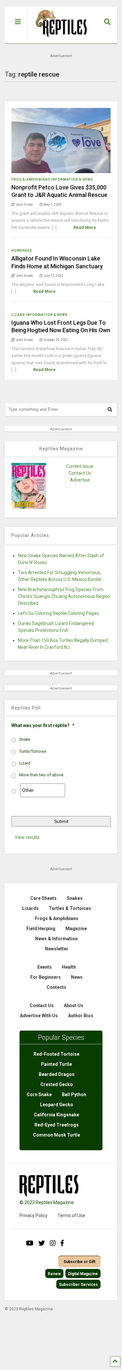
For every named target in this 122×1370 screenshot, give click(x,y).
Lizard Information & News (39, 315)
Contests (56, 987)
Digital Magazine (83, 1274)
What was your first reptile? (43, 725)
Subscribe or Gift (79, 1261)
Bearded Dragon (57, 1074)
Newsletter (56, 948)
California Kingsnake (56, 1114)
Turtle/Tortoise (32, 751)
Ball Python (74, 1094)
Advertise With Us (39, 1015)
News (77, 977)
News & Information (56, 938)
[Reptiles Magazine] (58, 40)
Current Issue (79, 466)
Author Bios (80, 1015)
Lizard (24, 763)
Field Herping (40, 928)
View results (27, 837)
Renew (54, 1274)
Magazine (76, 928)
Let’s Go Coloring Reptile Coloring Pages (58, 613)
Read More (85, 227)
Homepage (21, 250)
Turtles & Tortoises (70, 908)
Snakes (75, 898)
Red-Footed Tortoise (56, 1054)
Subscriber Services (78, 1284)
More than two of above (41, 775)
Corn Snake (39, 1094)
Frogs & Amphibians (56, 918)
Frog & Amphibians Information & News (52, 179)
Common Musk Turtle (56, 1135)
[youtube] (30, 1243)
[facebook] (62, 1243)
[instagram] (53, 1243)
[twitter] (41, 1243)
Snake (24, 739)
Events (44, 967)
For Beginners (45, 977)
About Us (73, 1005)
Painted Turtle (56, 1064)
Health (69, 967)
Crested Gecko (56, 1084)
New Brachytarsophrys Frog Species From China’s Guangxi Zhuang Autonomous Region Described (64, 596)
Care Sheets (43, 898)
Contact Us (80, 473)
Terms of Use (71, 1215)
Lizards (30, 908)
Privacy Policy (33, 1215)
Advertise (80, 480)
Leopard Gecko (56, 1104)
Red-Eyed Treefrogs (56, 1124)
